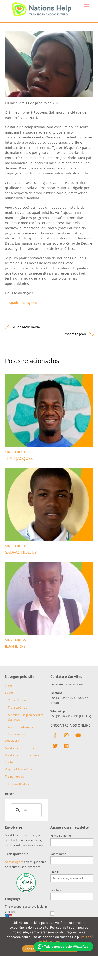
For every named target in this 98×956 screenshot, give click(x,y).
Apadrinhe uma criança (20, 748)
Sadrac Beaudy (21, 552)
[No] (92, 936)
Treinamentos (14, 776)
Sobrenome (58, 854)
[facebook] (55, 735)
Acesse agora (14, 862)
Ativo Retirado (16, 452)
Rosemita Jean (75, 334)
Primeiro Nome (60, 836)
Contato (10, 762)
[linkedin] (66, 746)
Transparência (17, 707)
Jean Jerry (15, 646)
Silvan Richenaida (26, 327)
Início (8, 685)
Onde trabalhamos (20, 727)
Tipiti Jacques (19, 458)
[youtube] (78, 735)
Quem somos (17, 734)
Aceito (29, 949)
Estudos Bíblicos (19, 784)
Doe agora (12, 741)
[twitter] (55, 746)
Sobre (9, 693)
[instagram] (66, 735)
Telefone (56, 890)
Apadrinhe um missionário (22, 755)
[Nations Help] (41, 14)
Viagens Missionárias (19, 769)
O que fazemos (18, 700)
